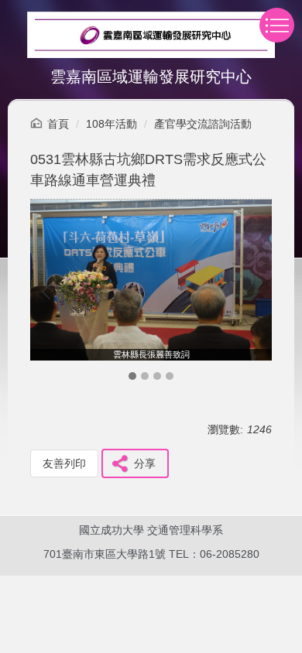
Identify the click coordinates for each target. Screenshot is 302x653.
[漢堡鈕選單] (276, 25)
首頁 (58, 124)
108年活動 (111, 124)
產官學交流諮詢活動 (203, 124)
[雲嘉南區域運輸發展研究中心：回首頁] (151, 37)
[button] (49, 291)
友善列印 (64, 463)
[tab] (132, 376)
